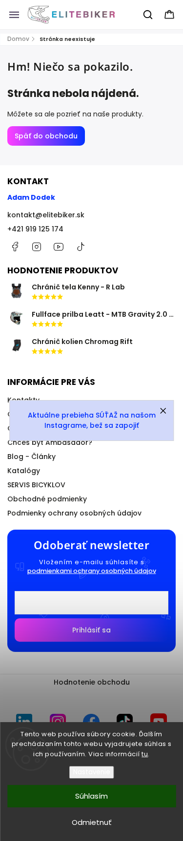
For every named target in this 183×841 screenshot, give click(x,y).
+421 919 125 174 (35, 229)
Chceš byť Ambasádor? (49, 442)
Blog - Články (31, 456)
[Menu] (14, 14)
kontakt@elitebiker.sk (45, 215)
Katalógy (23, 471)
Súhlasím (91, 796)
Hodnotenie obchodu (92, 682)
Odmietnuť (92, 822)
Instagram (36, 246)
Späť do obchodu (46, 136)
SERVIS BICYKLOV (36, 485)
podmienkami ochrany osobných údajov (91, 571)
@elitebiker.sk (80, 246)
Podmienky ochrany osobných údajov (74, 513)
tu (145, 754)
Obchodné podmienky (47, 499)
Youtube (58, 246)
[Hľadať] (148, 14)
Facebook (14, 246)
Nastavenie (91, 772)
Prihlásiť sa (91, 630)
